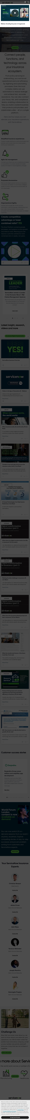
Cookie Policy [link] (20, 1109)
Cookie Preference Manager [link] (9, 1111)
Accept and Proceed (15, 1117)
